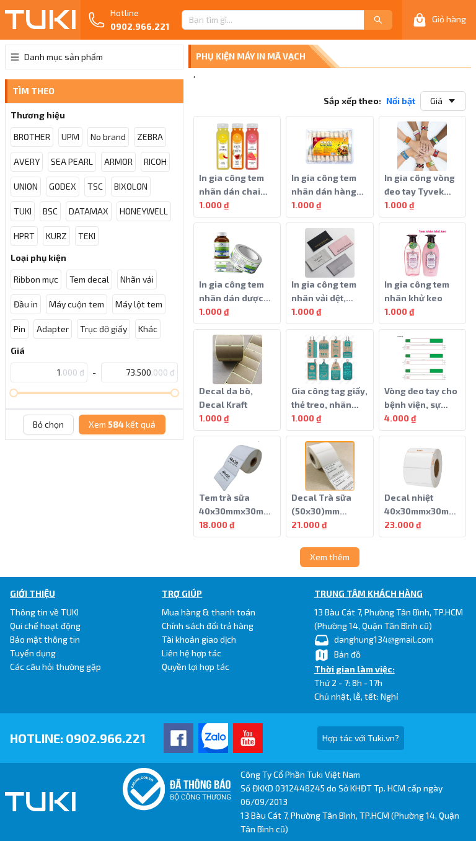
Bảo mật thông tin (45, 639)
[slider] (14, 393)
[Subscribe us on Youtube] (248, 738)
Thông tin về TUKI (44, 612)
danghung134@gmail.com (383, 639)
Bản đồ (347, 654)
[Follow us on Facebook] (178, 738)
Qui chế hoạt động (45, 625)
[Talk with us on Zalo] (213, 738)
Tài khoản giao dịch (199, 639)
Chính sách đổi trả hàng (207, 625)
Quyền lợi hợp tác (195, 666)
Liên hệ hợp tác (191, 653)
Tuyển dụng (33, 653)
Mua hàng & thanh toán (208, 612)
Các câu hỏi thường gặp (55, 666)
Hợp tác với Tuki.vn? (360, 738)
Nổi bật (400, 100)
